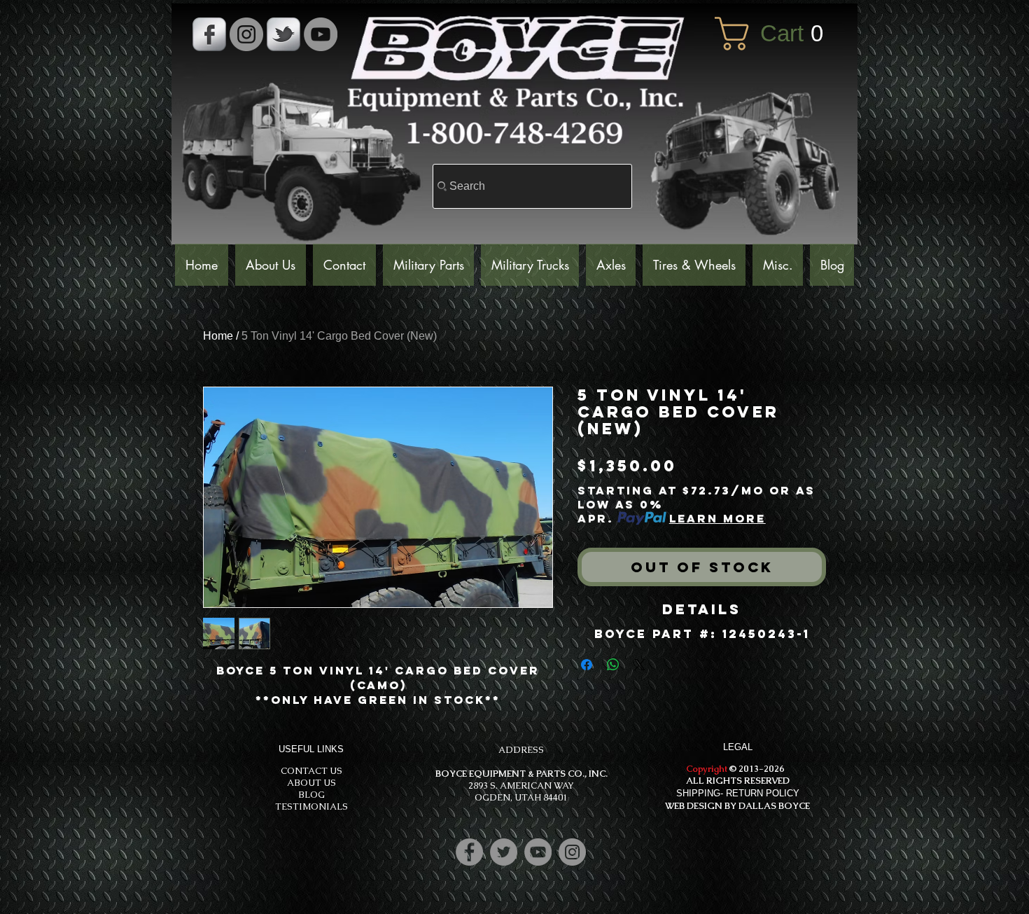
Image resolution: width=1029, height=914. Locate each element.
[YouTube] (320, 34)
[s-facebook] (209, 34)
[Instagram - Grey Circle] (246, 34)
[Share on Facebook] (586, 664)
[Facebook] (469, 852)
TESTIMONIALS (311, 806)
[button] (779, 33)
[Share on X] (639, 664)
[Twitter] (503, 852)
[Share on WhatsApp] (613, 664)
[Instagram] (572, 852)
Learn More (717, 518)
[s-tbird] (283, 34)
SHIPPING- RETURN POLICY (737, 793)
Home (218, 336)
